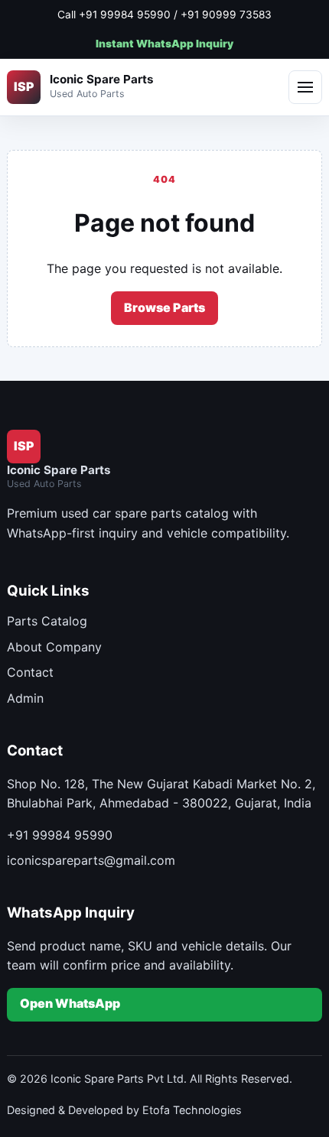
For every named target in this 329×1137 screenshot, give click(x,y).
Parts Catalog (47, 621)
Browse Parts (164, 307)
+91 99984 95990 (59, 835)
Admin (25, 698)
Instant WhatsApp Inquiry (164, 43)
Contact (30, 672)
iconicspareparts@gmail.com (91, 860)
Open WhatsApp (70, 1003)
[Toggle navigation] (305, 87)
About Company (54, 647)
